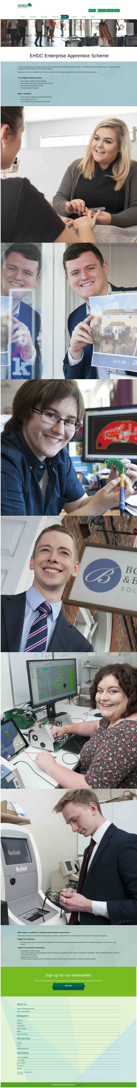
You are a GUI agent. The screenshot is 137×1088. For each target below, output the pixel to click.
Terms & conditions (22, 1057)
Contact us (102, 10)
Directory (33, 17)
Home (23, 17)
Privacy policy (21, 1063)
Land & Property (22, 1028)
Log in (19, 1045)
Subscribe (68, 985)
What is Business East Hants (25, 1008)
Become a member (22, 1034)
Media (19, 1031)
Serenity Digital (80, 1085)
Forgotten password (23, 1048)
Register (110, 10)
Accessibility (20, 1060)
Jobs (64, 17)
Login (116, 10)
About (84, 17)
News (93, 17)
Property (74, 17)
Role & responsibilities (23, 1011)
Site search (20, 1065)
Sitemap (19, 1068)
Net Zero (92, 10)
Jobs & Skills (21, 1025)
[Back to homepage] (25, 6)
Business (44, 17)
